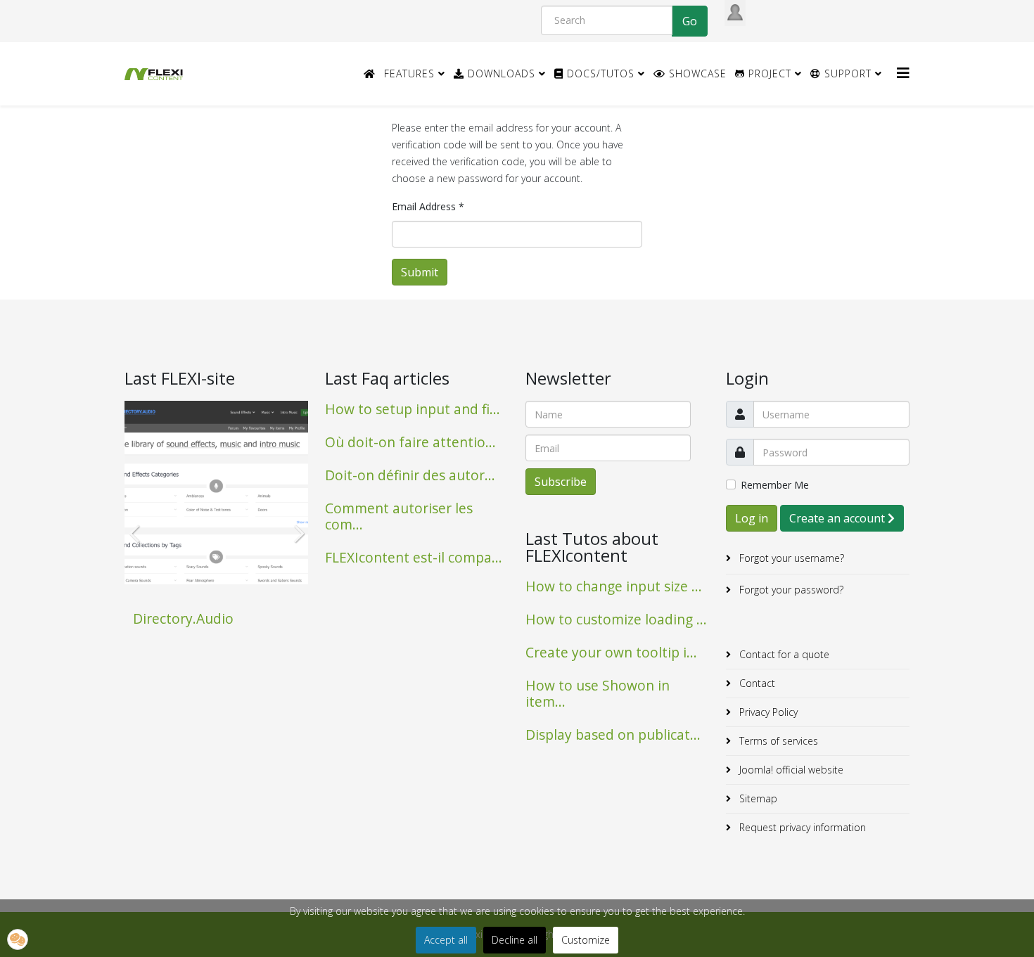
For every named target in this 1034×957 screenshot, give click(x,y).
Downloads (499, 73)
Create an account (838, 518)
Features (409, 73)
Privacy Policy (767, 712)
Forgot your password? (789, 589)
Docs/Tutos (598, 73)
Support (846, 73)
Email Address (428, 206)
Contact (755, 683)
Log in (751, 518)
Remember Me (775, 485)
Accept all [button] (446, 939)
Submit (419, 272)
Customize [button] (585, 939)
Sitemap (756, 798)
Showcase (696, 73)
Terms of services (777, 740)
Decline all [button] (514, 939)
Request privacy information (801, 827)
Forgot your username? (790, 558)
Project (768, 73)
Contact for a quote (782, 654)
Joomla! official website (789, 769)
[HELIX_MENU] (903, 72)
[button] (17, 939)
